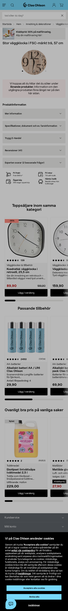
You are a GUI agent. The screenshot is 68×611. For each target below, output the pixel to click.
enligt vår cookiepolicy (23, 550)
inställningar (24, 574)
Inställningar (34, 605)
